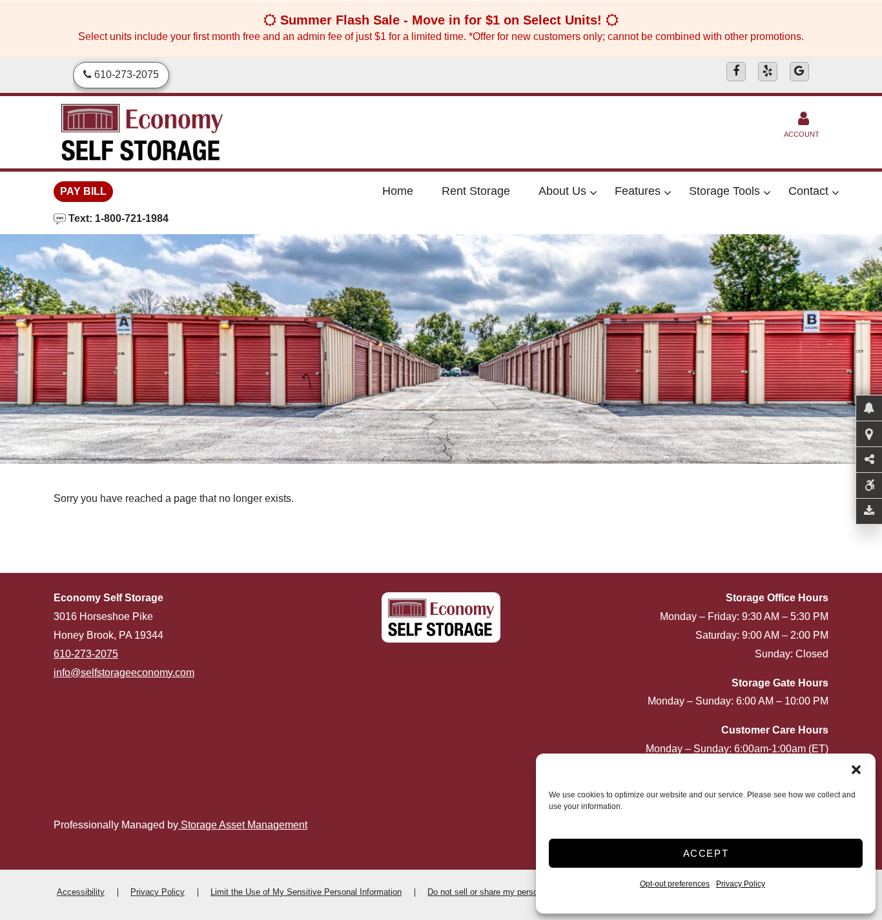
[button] (856, 769)
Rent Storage (476, 191)
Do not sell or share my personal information (510, 892)
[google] (799, 71)
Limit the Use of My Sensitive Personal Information (306, 892)
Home (397, 191)
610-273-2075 (86, 653)
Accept (706, 853)
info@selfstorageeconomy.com (124, 672)
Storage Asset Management (242, 824)
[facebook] (736, 71)
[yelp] (767, 71)
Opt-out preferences (675, 883)
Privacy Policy (740, 883)
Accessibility (81, 892)
